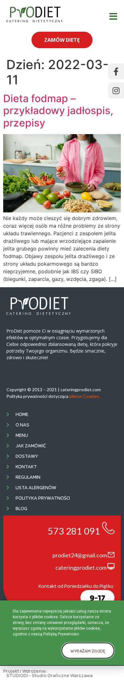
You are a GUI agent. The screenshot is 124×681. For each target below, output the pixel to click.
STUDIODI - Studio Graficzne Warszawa (49, 675)
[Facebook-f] (116, 71)
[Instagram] (116, 90)
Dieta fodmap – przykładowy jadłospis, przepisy (58, 110)
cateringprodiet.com (81, 567)
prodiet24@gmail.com (79, 555)
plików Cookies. (84, 396)
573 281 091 (74, 530)
